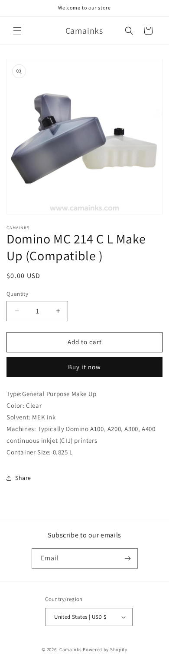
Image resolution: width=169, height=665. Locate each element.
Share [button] (23, 478)
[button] (17, 30)
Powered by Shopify (105, 649)
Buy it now (84, 367)
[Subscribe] (127, 558)
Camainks (70, 649)
